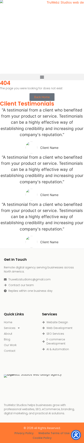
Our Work (10, 345)
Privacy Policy (24, 433)
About (8, 334)
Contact (9, 351)
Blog (7, 339)
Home (8, 322)
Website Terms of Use (54, 433)
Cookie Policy (42, 438)
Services (9, 328)
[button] (42, 77)
